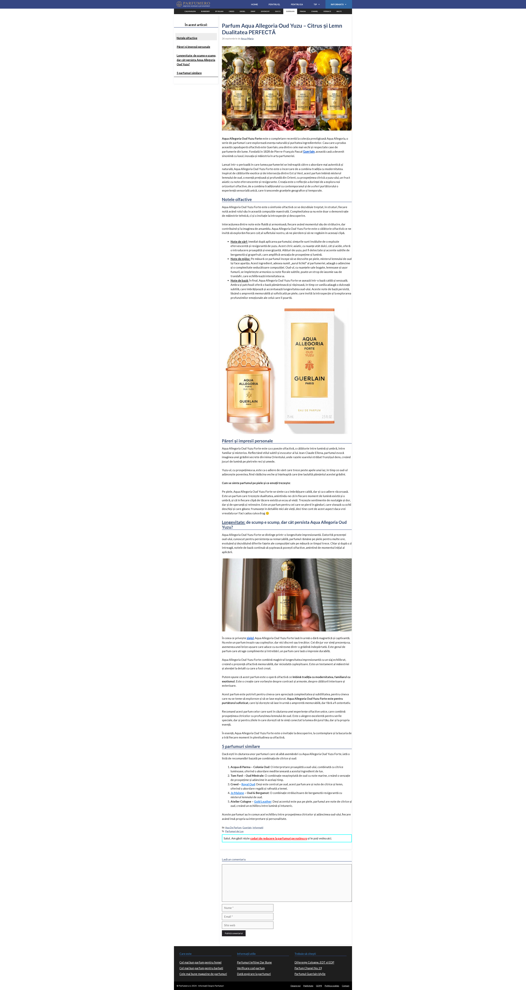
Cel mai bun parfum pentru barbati (201, 968)
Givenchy (265, 11)
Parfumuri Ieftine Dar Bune (254, 962)
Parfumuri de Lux (234, 831)
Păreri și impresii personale (193, 46)
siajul (250, 638)
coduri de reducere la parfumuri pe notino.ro (278, 838)
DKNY (253, 11)
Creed (231, 11)
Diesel (242, 11)
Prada (303, 11)
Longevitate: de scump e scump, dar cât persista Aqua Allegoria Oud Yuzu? (196, 60)
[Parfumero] (193, 4)
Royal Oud (248, 784)
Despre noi (296, 986)
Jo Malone (237, 792)
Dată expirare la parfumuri (254, 973)
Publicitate (308, 986)
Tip (315, 4)
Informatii (337, 4)
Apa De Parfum (233, 827)
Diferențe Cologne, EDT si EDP (314, 962)
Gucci (278, 11)
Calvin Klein (190, 11)
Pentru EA (297, 4)
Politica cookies (332, 986)
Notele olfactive (187, 38)
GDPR (319, 986)
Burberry (205, 11)
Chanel (314, 11)
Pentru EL (274, 4)
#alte (339, 11)
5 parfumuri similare (189, 73)
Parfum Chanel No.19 (308, 968)
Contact (345, 986)
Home (254, 4)
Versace (327, 11)
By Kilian (219, 11)
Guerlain (290, 11)
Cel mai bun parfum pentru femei (200, 962)
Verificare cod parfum (251, 968)
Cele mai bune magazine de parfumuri (203, 973)
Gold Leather (262, 801)
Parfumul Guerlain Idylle (310, 973)
